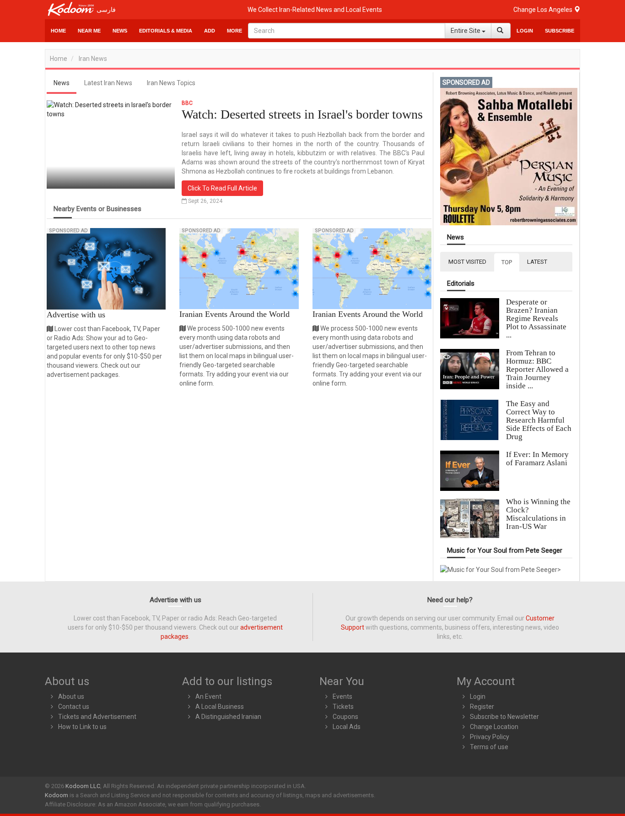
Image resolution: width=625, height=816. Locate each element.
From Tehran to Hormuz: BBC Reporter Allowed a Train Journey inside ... (537, 369)
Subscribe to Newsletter (504, 716)
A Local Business (219, 706)
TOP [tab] (506, 262)
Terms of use (489, 747)
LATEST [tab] (537, 261)
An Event (208, 696)
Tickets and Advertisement (97, 716)
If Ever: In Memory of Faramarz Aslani (537, 458)
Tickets (343, 706)
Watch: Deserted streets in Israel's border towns (302, 114)
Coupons (345, 716)
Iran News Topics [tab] (171, 83)
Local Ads (347, 726)
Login (525, 30)
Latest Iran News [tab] (108, 83)
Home (58, 30)
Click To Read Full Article (222, 188)
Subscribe (559, 30)
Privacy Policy (489, 736)
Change (543, 9)
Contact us (73, 706)
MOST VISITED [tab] (467, 261)
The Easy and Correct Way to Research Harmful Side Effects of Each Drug (538, 420)
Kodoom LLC (82, 786)
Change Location (494, 726)
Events (342, 696)
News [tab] (62, 83)
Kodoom (56, 795)
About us (71, 696)
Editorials (460, 284)
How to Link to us (82, 726)
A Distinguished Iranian (228, 716)
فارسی (106, 9)
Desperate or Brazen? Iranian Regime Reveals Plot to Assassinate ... (536, 318)
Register (482, 706)
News (120, 30)
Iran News (93, 58)
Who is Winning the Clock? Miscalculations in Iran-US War (538, 514)
